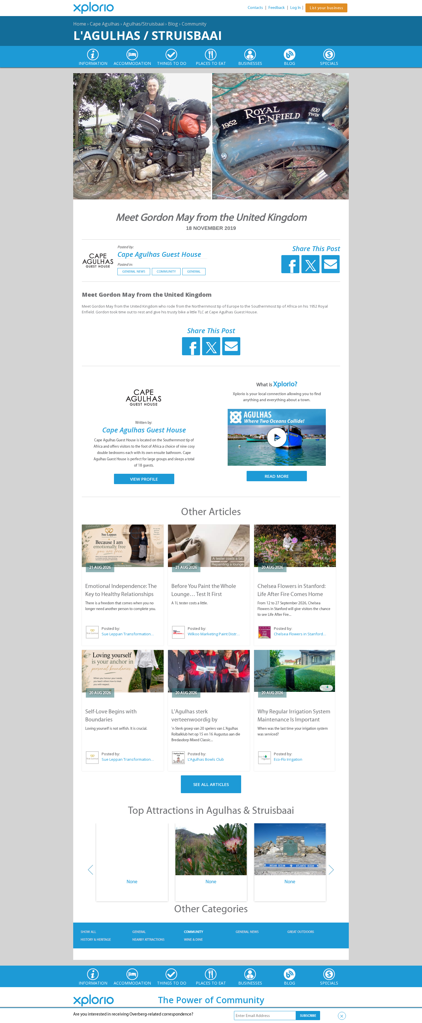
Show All (88, 932)
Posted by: (125, 247)
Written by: (144, 422)
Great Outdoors (300, 932)
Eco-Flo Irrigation (288, 759)
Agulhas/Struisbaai (143, 24)
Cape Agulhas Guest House (159, 254)
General (194, 271)
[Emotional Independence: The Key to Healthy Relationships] (123, 546)
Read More (277, 476)
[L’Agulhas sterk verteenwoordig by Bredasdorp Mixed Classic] (209, 671)
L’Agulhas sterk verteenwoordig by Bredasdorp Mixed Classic (202, 719)
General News (133, 271)
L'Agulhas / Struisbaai (147, 35)
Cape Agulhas (104, 24)
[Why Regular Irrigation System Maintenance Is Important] (294, 671)
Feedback (276, 7)
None (132, 881)
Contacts (255, 7)
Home (79, 24)
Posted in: (125, 264)
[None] (132, 849)
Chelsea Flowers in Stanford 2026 (300, 633)
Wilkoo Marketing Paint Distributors (214, 633)
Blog (173, 24)
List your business (326, 7)
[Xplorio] (98, 8)
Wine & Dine (193, 939)
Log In (295, 7)
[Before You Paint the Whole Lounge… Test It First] (209, 546)
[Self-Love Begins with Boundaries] (123, 671)
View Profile (144, 479)
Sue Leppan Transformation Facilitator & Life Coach (128, 633)
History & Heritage (96, 939)
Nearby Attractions (148, 939)
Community (194, 24)
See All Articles (211, 784)
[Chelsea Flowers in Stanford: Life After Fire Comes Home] (295, 546)
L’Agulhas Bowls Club (206, 759)
